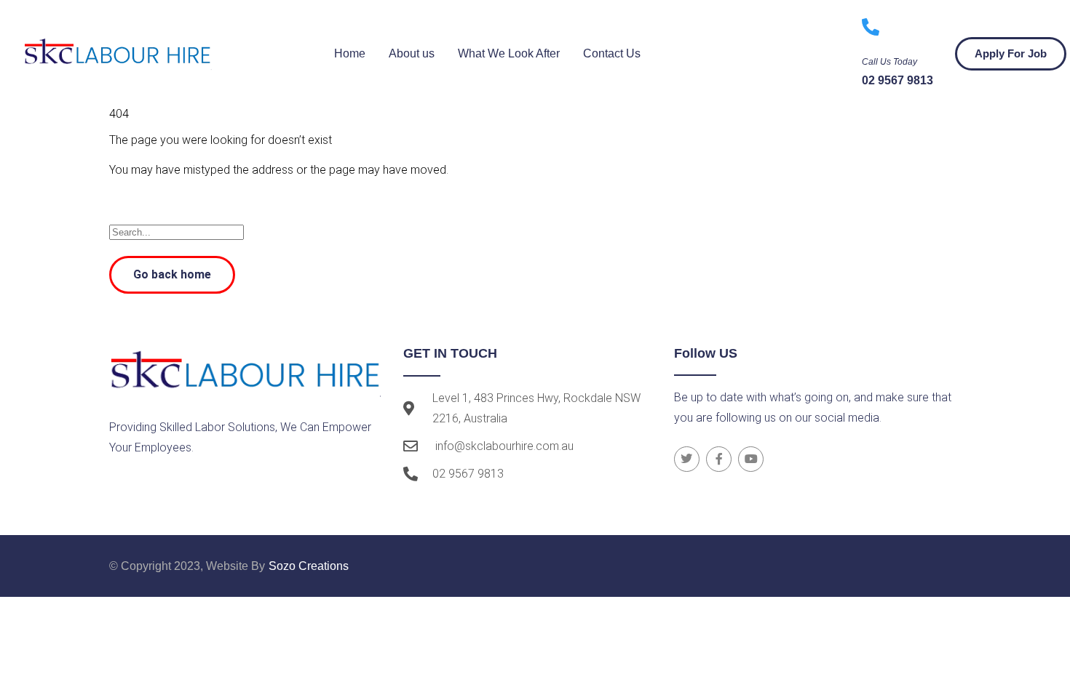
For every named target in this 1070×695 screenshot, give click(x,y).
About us (412, 53)
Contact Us (612, 53)
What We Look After (509, 53)
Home (349, 53)
